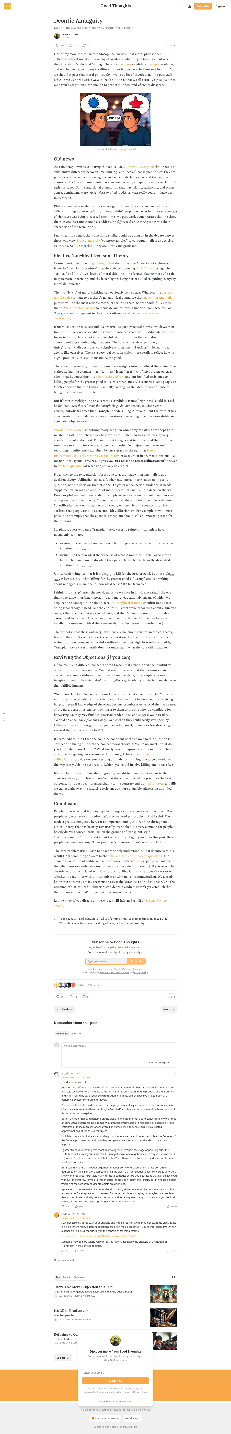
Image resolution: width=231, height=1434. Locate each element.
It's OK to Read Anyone (72, 1311)
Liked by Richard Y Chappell (77, 1077)
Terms (126, 1409)
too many (124, 64)
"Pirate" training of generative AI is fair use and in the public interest (93, 1291)
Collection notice (141, 1409)
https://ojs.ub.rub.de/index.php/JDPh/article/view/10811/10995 (98, 1236)
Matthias (66, 1214)
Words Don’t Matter (68, 430)
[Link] (49, 159)
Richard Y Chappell (72, 34)
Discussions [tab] (80, 1277)
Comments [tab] (62, 1033)
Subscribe (203, 6)
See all (61, 1357)
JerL (63, 1073)
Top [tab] (58, 1277)
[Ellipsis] (175, 1073)
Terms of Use (131, 1388)
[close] (148, 1336)
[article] (115, 1293)
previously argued (141, 166)
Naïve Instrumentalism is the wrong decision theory (104, 453)
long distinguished (101, 263)
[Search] (182, 6)
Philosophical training (126, 602)
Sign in (220, 6)
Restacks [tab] (76, 1033)
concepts (153, 64)
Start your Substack (106, 1418)
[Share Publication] (189, 6)
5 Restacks (93, 985)
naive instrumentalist (158, 297)
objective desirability (109, 376)
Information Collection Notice (114, 1391)
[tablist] (68, 1033)
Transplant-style (88, 240)
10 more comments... (65, 1260)
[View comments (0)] (87, 1300)
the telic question (70, 466)
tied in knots (154, 783)
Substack (99, 1426)
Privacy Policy (141, 1391)
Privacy (117, 1409)
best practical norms (80, 308)
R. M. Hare (144, 268)
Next (166, 1009)
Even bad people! (64, 1315)
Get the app (132, 1418)
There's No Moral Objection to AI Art (83, 1287)
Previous (66, 1009)
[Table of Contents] (3, 716)
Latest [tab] (66, 1277)
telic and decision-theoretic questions (135, 856)
